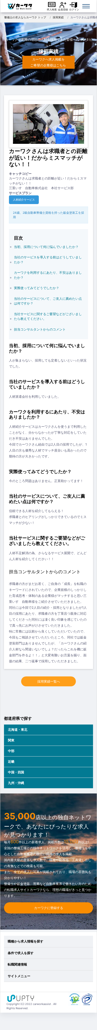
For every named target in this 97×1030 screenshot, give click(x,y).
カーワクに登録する (48, 908)
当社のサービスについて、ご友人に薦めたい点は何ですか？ (48, 301)
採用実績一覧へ (48, 681)
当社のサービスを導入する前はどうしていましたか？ (48, 259)
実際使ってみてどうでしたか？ (36, 288)
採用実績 (58, 17)
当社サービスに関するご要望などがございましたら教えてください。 (48, 316)
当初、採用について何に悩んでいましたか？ (46, 247)
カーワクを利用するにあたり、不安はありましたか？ (48, 275)
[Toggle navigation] (86, 6)
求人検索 (52, 9)
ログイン (74, 9)
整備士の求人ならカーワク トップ (25, 17)
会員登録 (63, 9)
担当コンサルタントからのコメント (40, 329)
